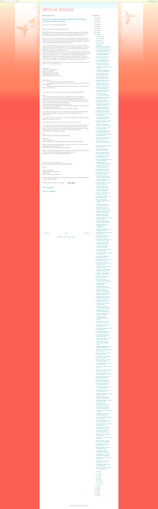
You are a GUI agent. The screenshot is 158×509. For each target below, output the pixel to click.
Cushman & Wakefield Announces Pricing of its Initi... (104, 418)
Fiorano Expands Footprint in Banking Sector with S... (102, 335)
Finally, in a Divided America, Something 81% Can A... (102, 61)
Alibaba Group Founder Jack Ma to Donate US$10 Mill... (103, 347)
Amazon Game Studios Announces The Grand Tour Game (103, 201)
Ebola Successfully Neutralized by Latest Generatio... (103, 260)
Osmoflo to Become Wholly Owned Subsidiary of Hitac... (103, 108)
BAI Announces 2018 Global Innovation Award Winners (102, 71)
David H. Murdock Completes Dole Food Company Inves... (103, 441)
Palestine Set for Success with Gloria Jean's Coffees (103, 339)
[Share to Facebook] (73, 183)
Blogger (86, 505)
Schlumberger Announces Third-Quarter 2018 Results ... (103, 197)
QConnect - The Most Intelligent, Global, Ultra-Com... (103, 267)
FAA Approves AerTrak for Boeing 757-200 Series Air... (104, 233)
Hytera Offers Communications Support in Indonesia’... (103, 357)
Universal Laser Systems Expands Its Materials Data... (103, 125)
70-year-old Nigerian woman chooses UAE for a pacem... (103, 222)
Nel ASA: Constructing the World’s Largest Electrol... (102, 215)
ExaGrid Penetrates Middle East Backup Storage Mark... (103, 294)
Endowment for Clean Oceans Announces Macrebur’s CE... (103, 211)
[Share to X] (71, 183)
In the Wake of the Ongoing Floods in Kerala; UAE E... (103, 273)
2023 (96, 24)
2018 (96, 34)
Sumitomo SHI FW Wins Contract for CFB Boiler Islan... (104, 364)
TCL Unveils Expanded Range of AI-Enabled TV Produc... (103, 50)
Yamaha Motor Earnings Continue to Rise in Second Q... (104, 370)
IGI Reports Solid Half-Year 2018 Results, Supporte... (103, 218)
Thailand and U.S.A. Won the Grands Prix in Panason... (103, 322)
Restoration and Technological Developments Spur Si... (103, 104)
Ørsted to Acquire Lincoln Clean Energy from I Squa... (103, 353)
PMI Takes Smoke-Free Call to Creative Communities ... (103, 193)
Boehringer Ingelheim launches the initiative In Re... (103, 448)
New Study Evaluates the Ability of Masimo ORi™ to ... (103, 121)
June (97, 473)
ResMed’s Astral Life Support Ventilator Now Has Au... (103, 87)
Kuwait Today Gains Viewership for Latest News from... (103, 468)
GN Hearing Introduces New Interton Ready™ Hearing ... (103, 153)
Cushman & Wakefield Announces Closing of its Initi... (104, 394)
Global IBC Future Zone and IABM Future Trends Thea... (103, 170)
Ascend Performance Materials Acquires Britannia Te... (103, 421)
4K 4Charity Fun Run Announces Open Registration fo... (103, 250)
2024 (96, 22)
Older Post (86, 233)
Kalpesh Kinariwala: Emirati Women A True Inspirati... (102, 84)
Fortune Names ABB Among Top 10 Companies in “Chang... (103, 240)
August (98, 44)
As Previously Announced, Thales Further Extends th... (104, 329)
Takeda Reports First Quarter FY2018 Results (102, 445)
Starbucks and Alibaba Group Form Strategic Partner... (103, 431)
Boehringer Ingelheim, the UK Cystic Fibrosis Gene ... (103, 377)
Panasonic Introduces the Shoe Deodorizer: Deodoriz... (103, 314)
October (98, 40)
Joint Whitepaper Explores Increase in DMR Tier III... (102, 77)
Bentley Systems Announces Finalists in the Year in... (102, 384)
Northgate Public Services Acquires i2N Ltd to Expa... (103, 451)
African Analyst (58, 9)
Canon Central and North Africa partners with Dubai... (103, 91)
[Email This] (68, 183)
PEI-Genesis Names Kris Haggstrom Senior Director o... (103, 287)
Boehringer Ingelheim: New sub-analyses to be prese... (103, 230)
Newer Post (46, 233)
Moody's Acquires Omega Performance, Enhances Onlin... (102, 343)
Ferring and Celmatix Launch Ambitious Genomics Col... (103, 64)
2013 (96, 495)
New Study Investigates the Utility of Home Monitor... (104, 253)
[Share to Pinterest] (74, 183)
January (98, 484)
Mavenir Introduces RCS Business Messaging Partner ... (103, 142)
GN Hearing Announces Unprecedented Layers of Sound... (102, 318)
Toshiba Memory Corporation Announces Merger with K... (103, 407)
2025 (96, 20)
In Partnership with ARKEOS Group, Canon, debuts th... (103, 118)
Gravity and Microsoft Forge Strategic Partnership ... (102, 243)
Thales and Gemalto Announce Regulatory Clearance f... (103, 300)
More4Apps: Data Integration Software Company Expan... (103, 111)
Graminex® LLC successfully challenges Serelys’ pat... (103, 428)
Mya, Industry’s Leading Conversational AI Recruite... (103, 94)
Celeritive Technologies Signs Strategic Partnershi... (103, 180)
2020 (96, 30)
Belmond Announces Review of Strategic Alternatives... (103, 360)
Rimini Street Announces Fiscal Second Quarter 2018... (103, 332)
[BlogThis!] (69, 183)
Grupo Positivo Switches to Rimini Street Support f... (102, 149)
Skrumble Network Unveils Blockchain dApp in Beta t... (103, 397)
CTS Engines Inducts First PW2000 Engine (102, 283)
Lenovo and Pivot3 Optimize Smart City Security (102, 57)
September (99, 42)
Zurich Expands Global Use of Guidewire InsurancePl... (103, 257)
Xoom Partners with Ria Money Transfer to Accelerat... (103, 98)
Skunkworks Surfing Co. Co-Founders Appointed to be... (103, 310)
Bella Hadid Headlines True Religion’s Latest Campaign (103, 176)
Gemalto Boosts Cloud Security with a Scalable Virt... (103, 391)
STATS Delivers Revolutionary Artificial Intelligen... (103, 465)
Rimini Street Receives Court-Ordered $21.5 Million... (103, 173)
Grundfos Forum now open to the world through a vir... (103, 263)
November (98, 38)
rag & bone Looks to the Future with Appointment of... (103, 325)
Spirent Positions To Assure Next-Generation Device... (104, 424)
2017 (96, 486)
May (97, 475)
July (97, 471)
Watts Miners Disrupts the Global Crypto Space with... (103, 401)
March (97, 480)
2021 (96, 28)
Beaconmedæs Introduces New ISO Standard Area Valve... (103, 131)
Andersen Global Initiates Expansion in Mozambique (102, 290)
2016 (96, 488)
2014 (96, 493)
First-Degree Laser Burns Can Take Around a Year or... (103, 156)
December (98, 36)
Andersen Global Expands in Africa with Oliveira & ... (102, 190)
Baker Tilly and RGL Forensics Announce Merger (103, 277)
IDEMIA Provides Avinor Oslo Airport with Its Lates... (103, 461)
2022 (96, 26)
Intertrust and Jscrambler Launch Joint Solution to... (103, 350)
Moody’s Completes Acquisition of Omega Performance (104, 160)
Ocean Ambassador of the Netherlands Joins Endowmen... (102, 226)
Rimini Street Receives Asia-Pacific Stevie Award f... (102, 236)
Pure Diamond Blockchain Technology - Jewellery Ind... (103, 205)
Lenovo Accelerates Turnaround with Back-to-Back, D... (103, 183)
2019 (96, 32)
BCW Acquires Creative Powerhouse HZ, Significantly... (104, 280)
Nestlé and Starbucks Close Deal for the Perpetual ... (103, 114)
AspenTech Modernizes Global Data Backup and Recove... (103, 47)
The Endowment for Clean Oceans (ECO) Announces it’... (104, 307)
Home (66, 233)
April (97, 478)
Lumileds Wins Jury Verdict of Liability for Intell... (103, 304)
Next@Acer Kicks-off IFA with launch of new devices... (103, 81)
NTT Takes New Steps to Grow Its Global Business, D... (103, 387)
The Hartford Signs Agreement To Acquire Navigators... (104, 135)
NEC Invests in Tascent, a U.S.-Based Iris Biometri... (103, 128)
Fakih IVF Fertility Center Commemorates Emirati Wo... (103, 74)
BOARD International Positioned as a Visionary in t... (103, 374)
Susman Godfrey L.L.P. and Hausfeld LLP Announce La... (103, 455)
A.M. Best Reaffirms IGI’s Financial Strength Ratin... (102, 187)
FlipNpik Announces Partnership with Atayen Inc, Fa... (103, 434)
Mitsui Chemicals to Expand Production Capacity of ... (102, 166)
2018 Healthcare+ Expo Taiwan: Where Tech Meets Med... (103, 270)
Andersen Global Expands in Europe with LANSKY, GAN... (103, 380)
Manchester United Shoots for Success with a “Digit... (103, 246)
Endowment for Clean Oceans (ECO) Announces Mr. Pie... (103, 138)
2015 (96, 491)
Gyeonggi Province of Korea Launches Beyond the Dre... (103, 297)
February (98, 482)
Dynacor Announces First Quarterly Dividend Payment (103, 208)
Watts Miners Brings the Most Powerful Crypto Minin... (103, 414)
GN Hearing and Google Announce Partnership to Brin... (104, 163)
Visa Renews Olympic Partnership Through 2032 (102, 404)
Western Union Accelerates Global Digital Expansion (102, 54)
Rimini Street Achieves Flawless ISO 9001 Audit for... (103, 146)
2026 (96, 18)
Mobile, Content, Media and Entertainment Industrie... (102, 101)
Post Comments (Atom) (69, 237)
